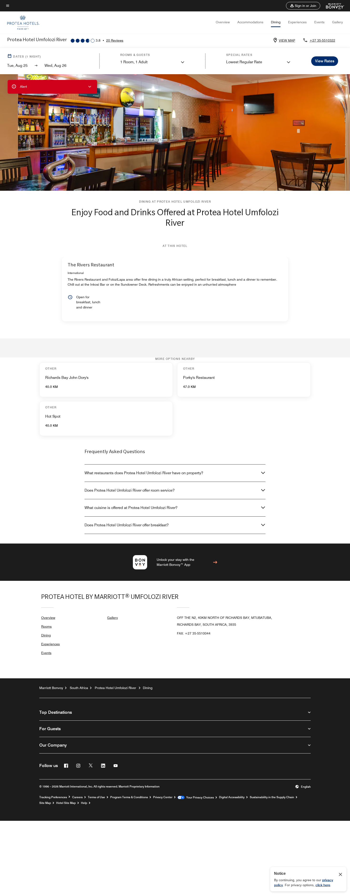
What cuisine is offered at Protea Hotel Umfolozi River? (131, 507)
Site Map (45, 803)
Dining (275, 22)
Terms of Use (96, 797)
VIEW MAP (287, 40)
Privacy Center (162, 797)
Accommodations (250, 22)
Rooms (46, 626)
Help (84, 803)
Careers (77, 797)
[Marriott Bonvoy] (332, 6)
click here (322, 885)
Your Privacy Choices (199, 797)
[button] (303, 6)
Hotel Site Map (66, 803)
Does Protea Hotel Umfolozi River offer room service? (130, 490)
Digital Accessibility (232, 797)
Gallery (337, 22)
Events (319, 22)
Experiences (297, 22)
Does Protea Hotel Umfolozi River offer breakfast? (127, 525)
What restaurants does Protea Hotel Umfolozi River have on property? (144, 473)
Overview (223, 22)
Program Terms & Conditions (129, 797)
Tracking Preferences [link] (53, 797)
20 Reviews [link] (114, 40)
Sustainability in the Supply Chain (272, 797)
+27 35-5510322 (322, 40)
